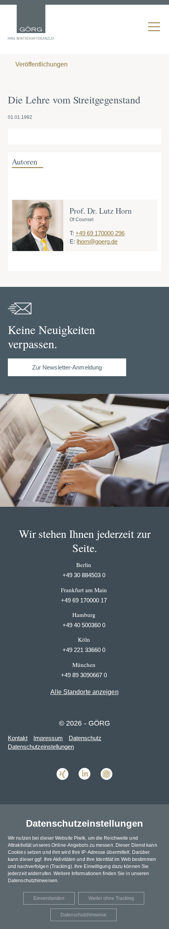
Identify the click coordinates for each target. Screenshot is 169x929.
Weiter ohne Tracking (111, 898)
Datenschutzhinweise (84, 915)
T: (72, 233)
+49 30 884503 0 (83, 575)
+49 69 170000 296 (100, 233)
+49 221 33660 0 (83, 649)
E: (72, 241)
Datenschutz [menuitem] (85, 738)
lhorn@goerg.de (97, 241)
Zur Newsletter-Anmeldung (67, 367)
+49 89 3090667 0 (84, 675)
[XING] (62, 785)
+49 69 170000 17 (84, 600)
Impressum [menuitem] (48, 738)
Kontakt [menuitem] (18, 738)
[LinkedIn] (84, 785)
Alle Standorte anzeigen (84, 692)
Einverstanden (48, 898)
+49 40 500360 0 (83, 625)
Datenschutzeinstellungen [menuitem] (41, 746)
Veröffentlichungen (41, 64)
